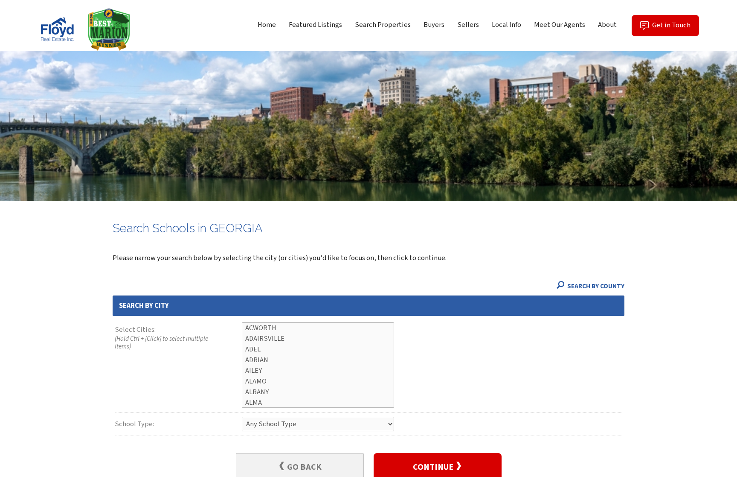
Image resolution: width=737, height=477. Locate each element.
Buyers (434, 25)
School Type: (134, 424)
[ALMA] (318, 403)
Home (267, 25)
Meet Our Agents (559, 25)
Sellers (468, 25)
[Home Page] (83, 30)
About (607, 25)
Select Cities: (161, 338)
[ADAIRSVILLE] (318, 339)
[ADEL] (318, 349)
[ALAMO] (318, 381)
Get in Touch (675, 28)
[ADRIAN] (318, 360)
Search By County (595, 286)
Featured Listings (315, 25)
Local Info (506, 25)
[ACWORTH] (318, 328)
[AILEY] (318, 371)
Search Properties (383, 25)
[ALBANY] (318, 392)
